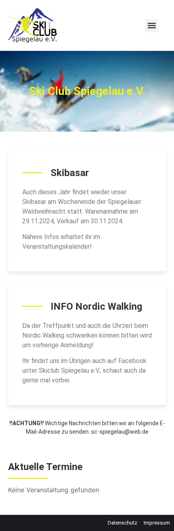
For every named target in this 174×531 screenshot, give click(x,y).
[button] (151, 25)
